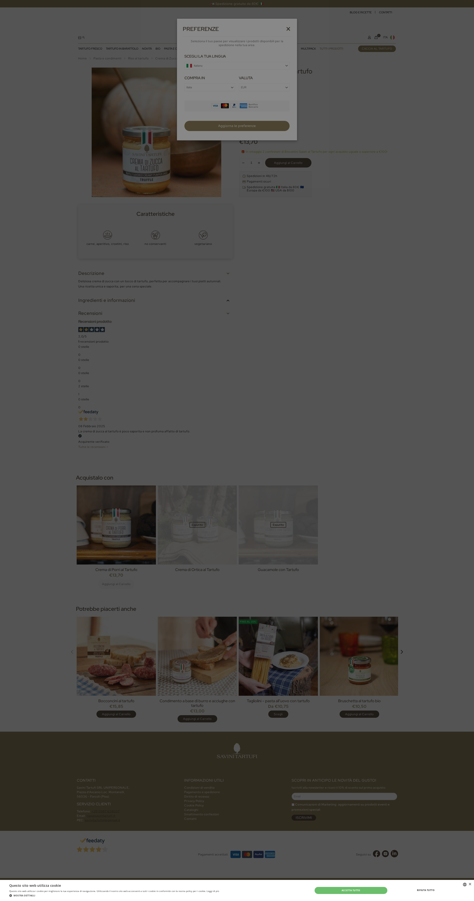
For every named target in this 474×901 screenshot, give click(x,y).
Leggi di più (213, 891)
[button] (114, 895)
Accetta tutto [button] (351, 890)
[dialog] (237, 450)
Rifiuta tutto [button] (426, 890)
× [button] (469, 884)
